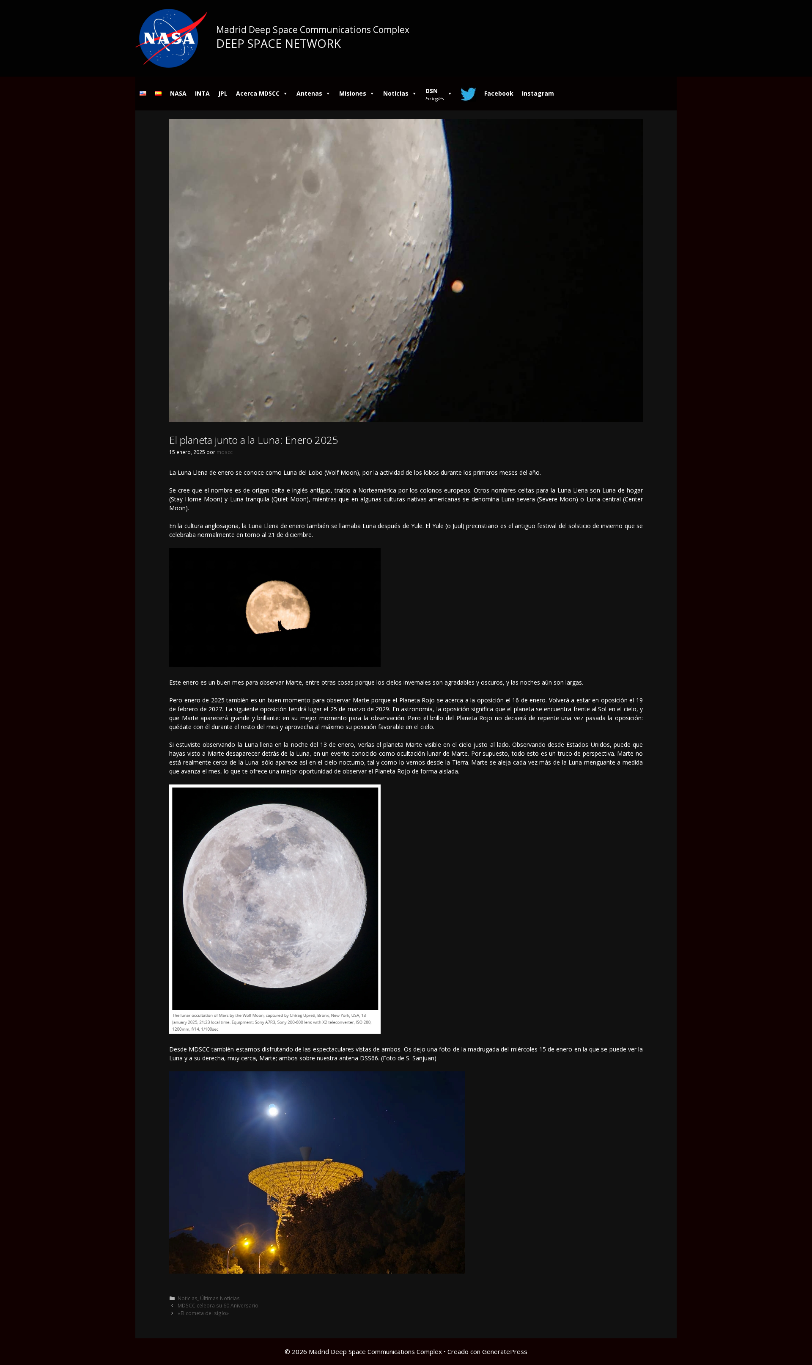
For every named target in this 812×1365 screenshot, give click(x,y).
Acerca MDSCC (258, 93)
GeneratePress (504, 1351)
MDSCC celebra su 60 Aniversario (218, 1305)
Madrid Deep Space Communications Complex (312, 30)
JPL (223, 93)
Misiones (352, 93)
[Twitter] (468, 93)
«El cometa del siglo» (203, 1313)
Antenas (309, 93)
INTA (202, 93)
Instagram (538, 93)
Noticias (396, 93)
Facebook (498, 93)
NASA (178, 93)
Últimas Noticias (220, 1298)
